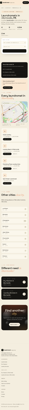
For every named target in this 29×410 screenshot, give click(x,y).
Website (15, 153)
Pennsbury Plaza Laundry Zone (11, 164)
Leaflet (19, 122)
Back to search (14, 324)
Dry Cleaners (4, 364)
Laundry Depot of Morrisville (11, 149)
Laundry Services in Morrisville (8, 375)
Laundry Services (5, 366)
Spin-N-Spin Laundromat (10, 179)
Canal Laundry (7, 134)
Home (2, 7)
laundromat (8, 2)
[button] (23, 114)
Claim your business (5, 383)
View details (7, 139)
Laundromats (8, 7)
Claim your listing (8, 87)
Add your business (14, 50)
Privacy (2, 396)
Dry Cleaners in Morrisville (7, 372)
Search (26, 2)
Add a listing (4, 381)
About (2, 392)
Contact (3, 385)
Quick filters (6, 39)
